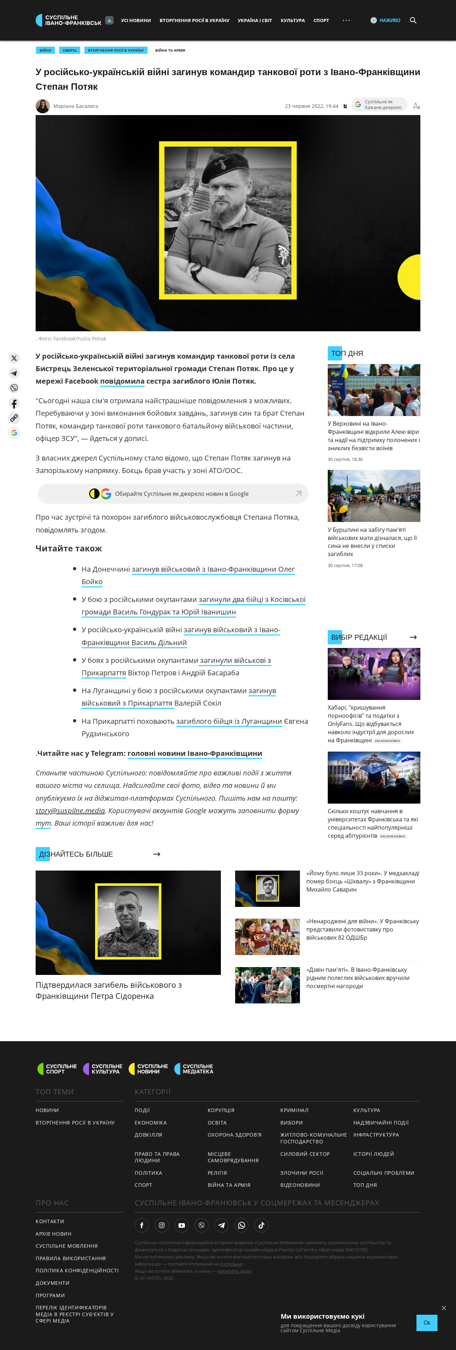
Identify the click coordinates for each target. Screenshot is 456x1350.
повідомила (122, 381)
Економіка (151, 1122)
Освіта (217, 1122)
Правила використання (71, 1258)
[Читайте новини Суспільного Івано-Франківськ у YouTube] (182, 1225)
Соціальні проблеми (384, 1172)
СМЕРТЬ (70, 50)
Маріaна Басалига (75, 106)
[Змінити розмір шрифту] (416, 106)
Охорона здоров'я (235, 1134)
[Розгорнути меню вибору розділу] (109, 20)
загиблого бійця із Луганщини (229, 721)
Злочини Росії (301, 1172)
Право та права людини (157, 1157)
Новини (47, 1110)
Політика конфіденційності (77, 1270)
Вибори (291, 1122)
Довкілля (148, 1134)
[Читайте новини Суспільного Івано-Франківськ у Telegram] (221, 1225)
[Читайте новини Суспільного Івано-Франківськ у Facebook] (142, 1225)
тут (43, 823)
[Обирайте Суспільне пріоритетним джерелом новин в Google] (14, 433)
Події (142, 1110)
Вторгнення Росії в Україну (194, 20)
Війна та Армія (170, 50)
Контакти (50, 1221)
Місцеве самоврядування (233, 1157)
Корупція (221, 1110)
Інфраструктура (376, 1134)
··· (346, 20)
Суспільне (231, 1264)
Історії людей (373, 1154)
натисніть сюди (234, 1271)
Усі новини (136, 20)
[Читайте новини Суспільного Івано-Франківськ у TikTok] (261, 1225)
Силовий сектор (305, 1154)
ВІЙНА (45, 50)
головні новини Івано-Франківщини (195, 753)
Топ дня (365, 1185)
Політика (148, 1172)
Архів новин (54, 1233)
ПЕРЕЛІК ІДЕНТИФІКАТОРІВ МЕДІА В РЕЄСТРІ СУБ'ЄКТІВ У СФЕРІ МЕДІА (75, 1314)
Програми (50, 1295)
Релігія (217, 1172)
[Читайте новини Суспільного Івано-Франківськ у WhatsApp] (241, 1225)
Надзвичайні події (381, 1122)
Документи (52, 1282)
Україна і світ (255, 20)
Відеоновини (300, 1185)
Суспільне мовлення (67, 1245)
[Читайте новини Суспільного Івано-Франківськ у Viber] (202, 1225)
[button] (14, 358)
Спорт (321, 20)
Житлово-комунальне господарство (313, 1138)
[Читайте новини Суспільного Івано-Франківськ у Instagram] (162, 1225)
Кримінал (294, 1110)
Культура (293, 20)
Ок (427, 1323)
